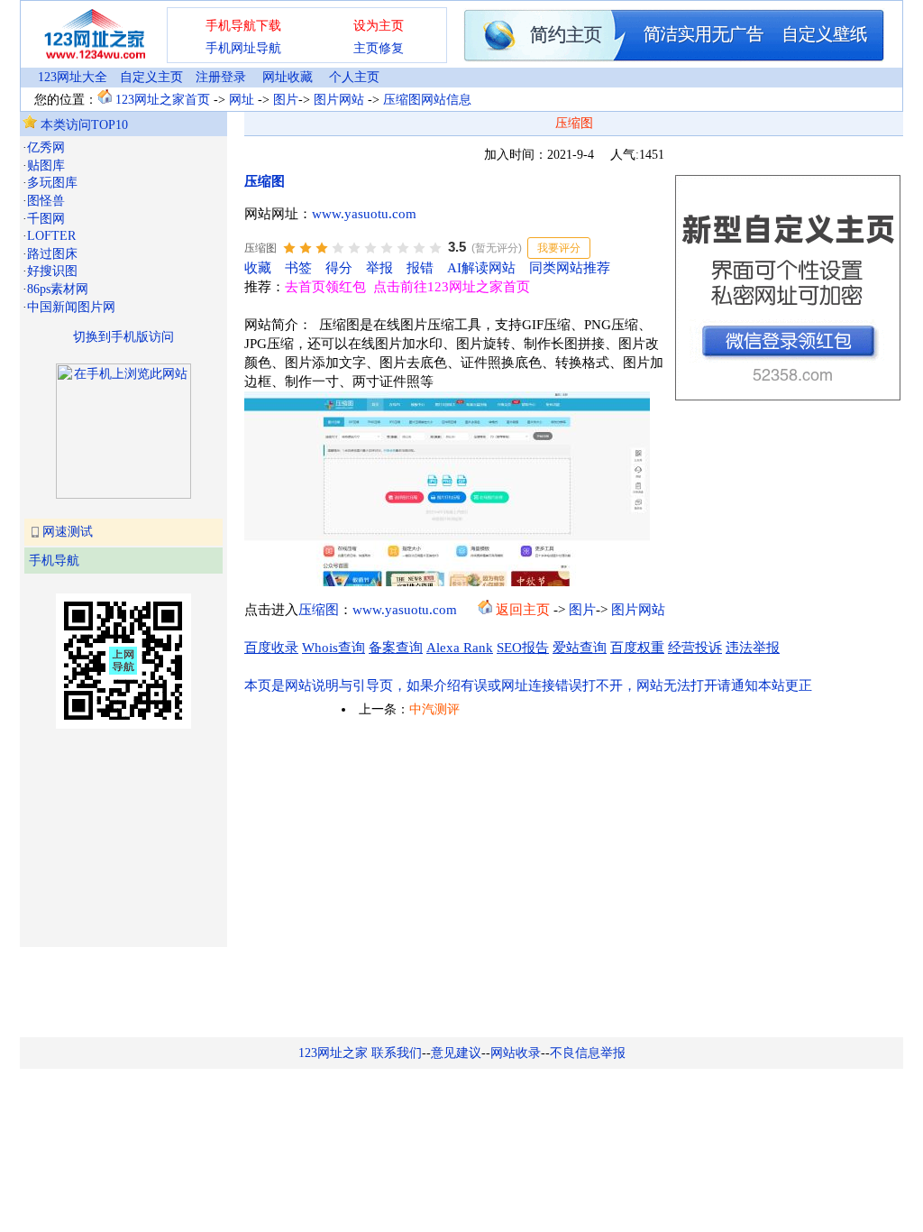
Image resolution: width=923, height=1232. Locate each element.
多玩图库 (52, 182)
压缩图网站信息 (427, 99)
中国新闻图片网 (71, 307)
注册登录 (221, 77)
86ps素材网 (57, 289)
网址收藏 (287, 77)
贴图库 (46, 165)
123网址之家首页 (162, 99)
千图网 (46, 218)
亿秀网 (46, 147)
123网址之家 (333, 1053)
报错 (420, 268)
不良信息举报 (588, 1053)
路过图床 (52, 254)
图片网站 (339, 99)
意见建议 (456, 1053)
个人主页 (354, 77)
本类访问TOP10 (82, 125)
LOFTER (51, 236)
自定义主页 (151, 77)
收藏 (257, 268)
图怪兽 (46, 200)
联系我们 (396, 1053)
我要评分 (558, 248)
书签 (298, 268)
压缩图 (264, 181)
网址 (241, 99)
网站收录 (515, 1053)
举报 (379, 268)
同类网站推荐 (569, 268)
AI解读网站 (481, 268)
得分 (338, 268)
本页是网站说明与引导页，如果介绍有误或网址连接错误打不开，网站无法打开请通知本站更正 (528, 685)
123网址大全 (72, 77)
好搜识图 (52, 271)
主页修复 (378, 48)
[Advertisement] (113, 836)
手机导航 (54, 560)
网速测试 (67, 531)
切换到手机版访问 (123, 337)
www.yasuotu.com (364, 214)
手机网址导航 (243, 48)
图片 (285, 99)
